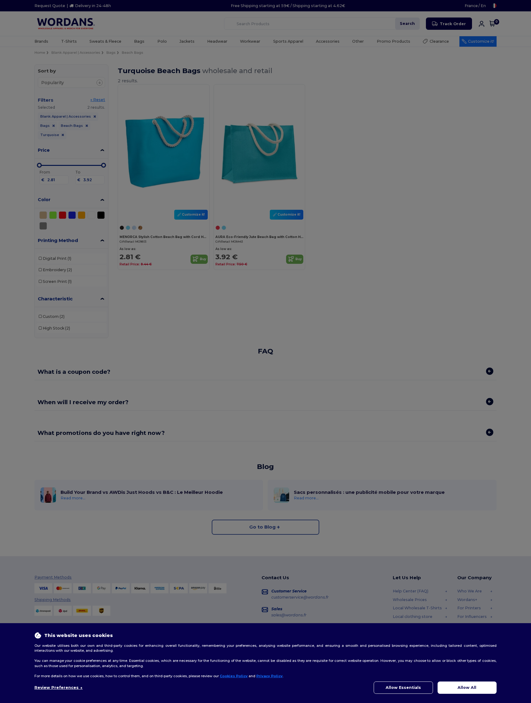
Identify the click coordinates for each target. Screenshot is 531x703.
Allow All (467, 687)
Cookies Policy (234, 676)
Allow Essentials (403, 687)
